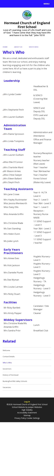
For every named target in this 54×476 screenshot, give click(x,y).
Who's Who (33, 47)
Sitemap (27, 415)
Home (5, 47)
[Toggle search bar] (5, 4)
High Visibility (27, 410)
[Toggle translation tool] (11, 4)
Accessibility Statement (27, 412)
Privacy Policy (20, 418)
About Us (18, 47)
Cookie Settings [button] (33, 418)
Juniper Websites (35, 407)
